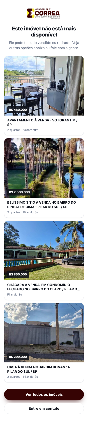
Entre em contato (44, 408)
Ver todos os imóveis (44, 394)
